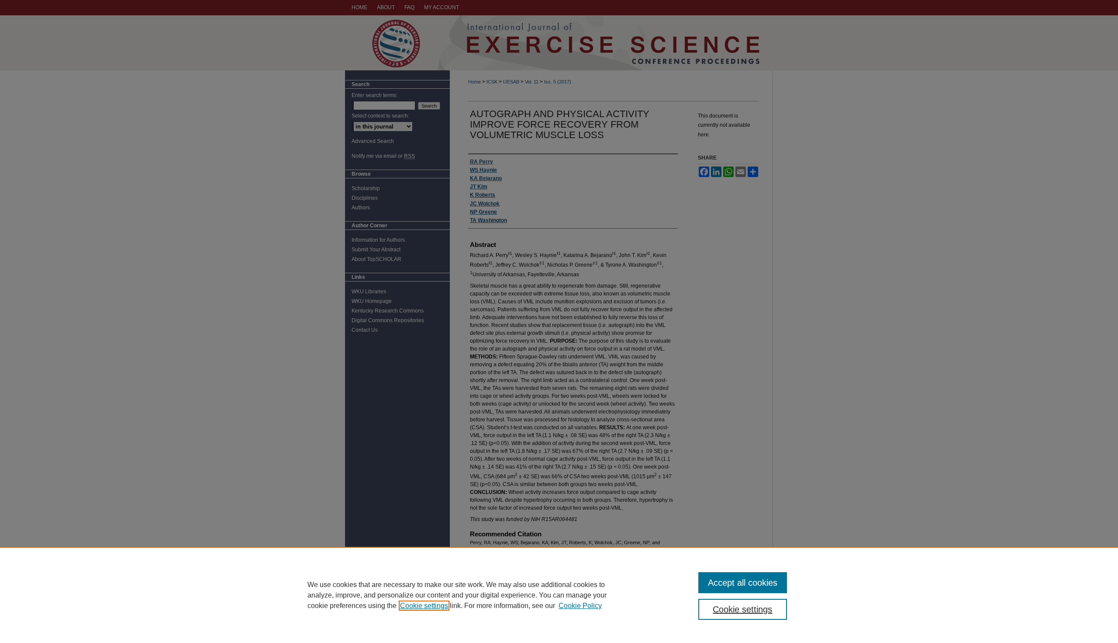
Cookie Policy (580, 605)
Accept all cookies (742, 582)
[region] (559, 595)
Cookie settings (424, 605)
